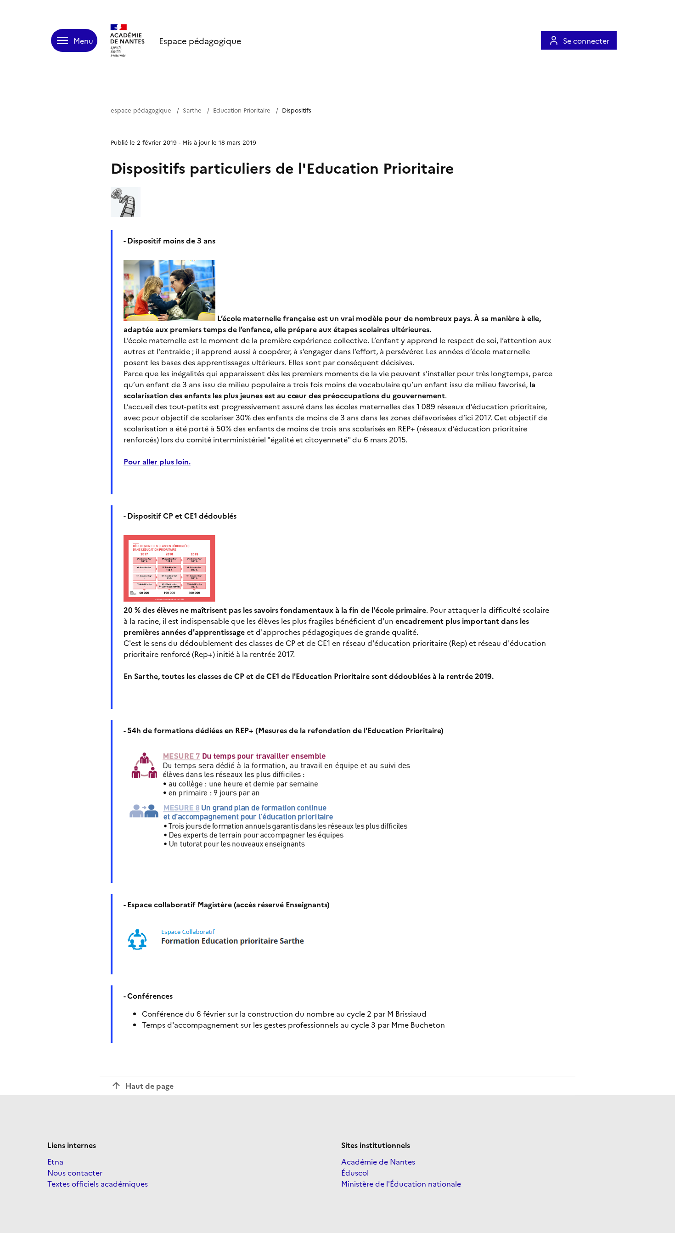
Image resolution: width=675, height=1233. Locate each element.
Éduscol (355, 1172)
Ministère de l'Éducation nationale (401, 1183)
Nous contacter (74, 1172)
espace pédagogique (141, 110)
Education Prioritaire (241, 110)
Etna (55, 1161)
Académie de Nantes (378, 1161)
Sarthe (192, 110)
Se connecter (586, 40)
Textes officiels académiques (97, 1183)
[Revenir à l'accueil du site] (128, 40)
